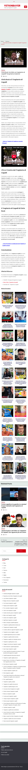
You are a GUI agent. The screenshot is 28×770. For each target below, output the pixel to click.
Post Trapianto (6, 577)
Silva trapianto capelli (8, 673)
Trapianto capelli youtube (9, 681)
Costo (4, 565)
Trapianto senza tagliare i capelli (10, 632)
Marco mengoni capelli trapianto (10, 622)
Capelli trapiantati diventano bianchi (11, 655)
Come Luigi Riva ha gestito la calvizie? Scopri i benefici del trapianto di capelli (14, 505)
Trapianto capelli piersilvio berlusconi (11, 625)
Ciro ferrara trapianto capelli (9, 603)
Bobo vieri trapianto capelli (9, 615)
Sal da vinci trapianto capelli (9, 617)
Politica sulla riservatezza (7, 750)
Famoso (3, 70)
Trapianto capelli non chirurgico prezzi (12, 639)
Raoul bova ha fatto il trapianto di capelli (12, 596)
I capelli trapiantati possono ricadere (11, 634)
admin (5, 76)
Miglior (4, 575)
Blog (4, 563)
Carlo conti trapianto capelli (9, 610)
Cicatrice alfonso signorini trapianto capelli (13, 629)
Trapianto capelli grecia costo (10, 641)
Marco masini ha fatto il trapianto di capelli (13, 716)
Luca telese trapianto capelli (9, 598)
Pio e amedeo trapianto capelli (10, 608)
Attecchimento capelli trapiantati (11, 646)
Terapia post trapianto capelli (10, 627)
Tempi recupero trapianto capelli (10, 698)
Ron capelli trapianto (8, 679)
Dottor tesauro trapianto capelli (10, 691)
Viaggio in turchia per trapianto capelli (12, 644)
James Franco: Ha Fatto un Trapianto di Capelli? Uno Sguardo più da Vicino (13, 531)
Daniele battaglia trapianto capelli (11, 593)
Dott (4, 568)
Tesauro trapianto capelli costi (10, 670)
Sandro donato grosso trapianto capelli (12, 612)
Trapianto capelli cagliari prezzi (10, 657)
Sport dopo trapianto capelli (9, 649)
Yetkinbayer (12, 5)
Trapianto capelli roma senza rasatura (12, 718)
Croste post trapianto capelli (9, 696)
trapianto (3, 89)
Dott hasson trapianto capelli (10, 664)
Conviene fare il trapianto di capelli (11, 689)
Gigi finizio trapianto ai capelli (10, 620)
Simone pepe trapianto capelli (10, 701)
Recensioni (5, 580)
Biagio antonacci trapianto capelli (11, 600)
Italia (4, 572)
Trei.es (21, 766)
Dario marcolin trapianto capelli (10, 721)
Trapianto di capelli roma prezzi (10, 684)
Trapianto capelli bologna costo (10, 686)
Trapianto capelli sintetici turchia (10, 637)
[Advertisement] (14, 24)
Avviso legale (4, 752)
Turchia (5, 582)
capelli (8, 89)
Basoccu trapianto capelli (9, 693)
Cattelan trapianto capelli (9, 707)
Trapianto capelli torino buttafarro (11, 709)
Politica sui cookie (5, 754)
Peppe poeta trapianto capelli (10, 605)
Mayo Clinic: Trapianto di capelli (10, 282)
